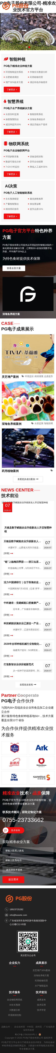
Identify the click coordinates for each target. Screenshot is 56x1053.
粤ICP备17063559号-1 (26, 1034)
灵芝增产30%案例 (41, 970)
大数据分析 (14, 1010)
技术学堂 (41, 1010)
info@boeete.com (18, 915)
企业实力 (14, 962)
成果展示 (41, 962)
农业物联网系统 (14, 999)
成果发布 (41, 999)
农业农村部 (19, 1026)
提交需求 (13, 879)
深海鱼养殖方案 (41, 975)
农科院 (38, 1026)
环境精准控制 (14, 1015)
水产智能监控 (41, 985)
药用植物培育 (41, 980)
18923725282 (16, 909)
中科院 (30, 1026)
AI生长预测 (14, 1005)
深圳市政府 (28, 1030)
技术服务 (14, 992)
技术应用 (41, 1005)
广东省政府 (49, 1026)
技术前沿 (41, 992)
